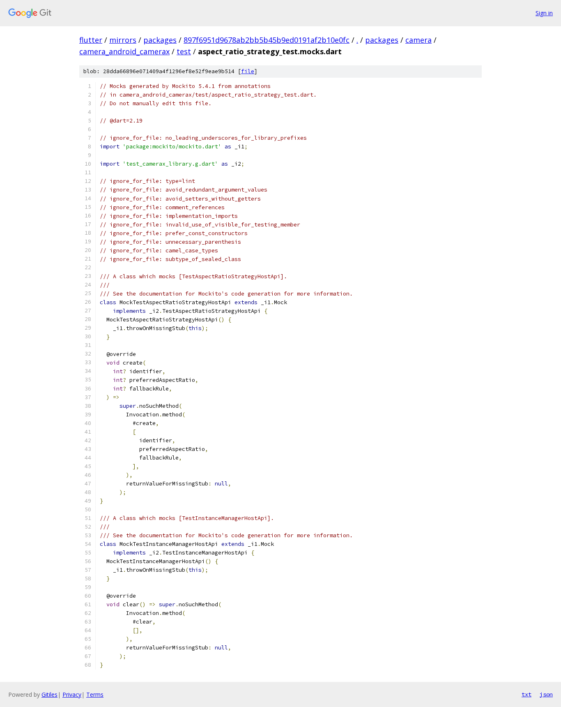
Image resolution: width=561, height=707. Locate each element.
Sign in (544, 13)
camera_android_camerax (124, 51)
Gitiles (49, 694)
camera (418, 40)
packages (160, 40)
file (247, 71)
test (184, 51)
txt (526, 694)
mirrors (122, 40)
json (546, 694)
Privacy (71, 694)
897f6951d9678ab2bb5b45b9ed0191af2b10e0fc (266, 40)
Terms (94, 694)
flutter (90, 40)
